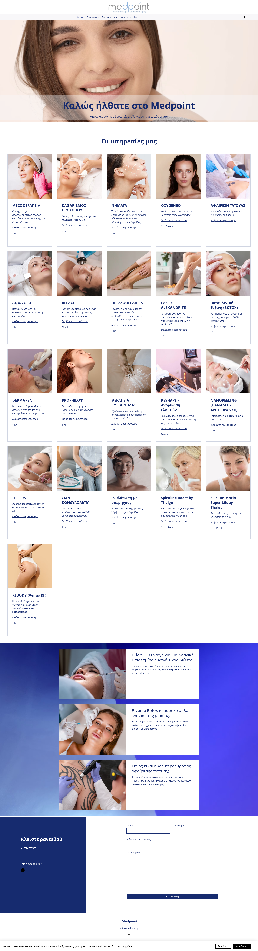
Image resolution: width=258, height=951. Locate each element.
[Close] (254, 946)
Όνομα (130, 826)
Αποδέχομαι (241, 946)
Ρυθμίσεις (223, 946)
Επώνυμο (179, 826)
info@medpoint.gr (31, 863)
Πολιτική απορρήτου (122, 946)
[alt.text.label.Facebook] (244, 17)
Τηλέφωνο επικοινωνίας (139, 839)
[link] (29, 205)
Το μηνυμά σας (134, 852)
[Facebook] (23, 870)
